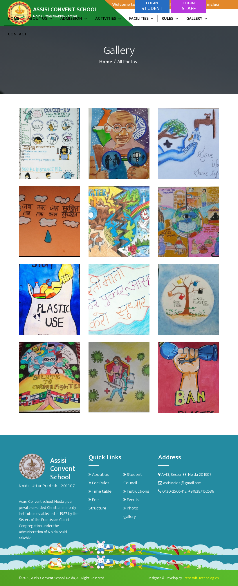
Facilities (139, 18)
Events (132, 499)
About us (37, 18)
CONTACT (17, 34)
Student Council (132, 479)
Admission (71, 18)
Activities (105, 18)
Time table (101, 491)
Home (13, 18)
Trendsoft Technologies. (201, 578)
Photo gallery (130, 512)
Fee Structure (97, 504)
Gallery (194, 18)
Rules (167, 18)
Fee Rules (100, 483)
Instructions (137, 491)
